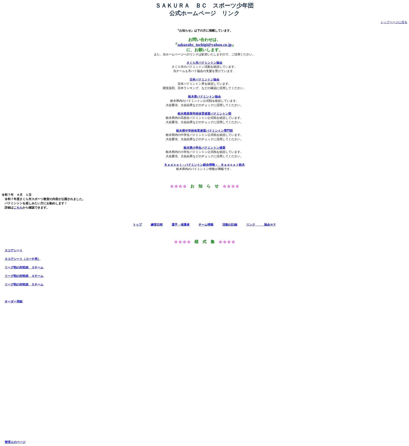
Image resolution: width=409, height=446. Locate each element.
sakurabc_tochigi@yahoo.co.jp (204, 44)
